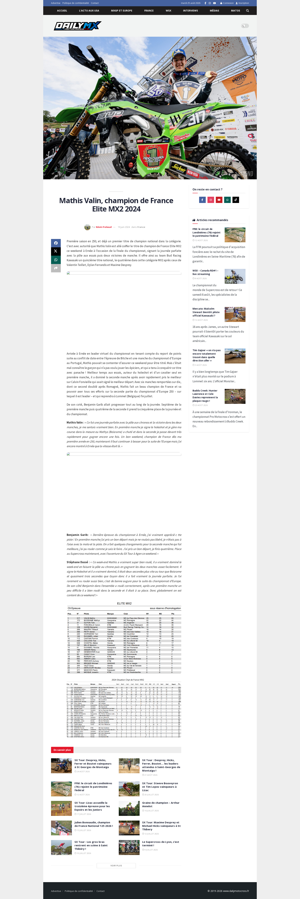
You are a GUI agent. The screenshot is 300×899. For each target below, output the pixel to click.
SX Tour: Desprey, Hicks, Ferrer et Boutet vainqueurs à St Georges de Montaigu (92, 763)
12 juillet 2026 (151, 833)
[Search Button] (247, 10)
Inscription (243, 3)
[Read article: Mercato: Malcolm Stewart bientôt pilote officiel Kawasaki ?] (235, 314)
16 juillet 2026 (151, 810)
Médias (214, 10)
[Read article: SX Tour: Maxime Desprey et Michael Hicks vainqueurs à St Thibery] (129, 828)
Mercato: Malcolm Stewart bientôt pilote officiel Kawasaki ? (206, 312)
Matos (235, 10)
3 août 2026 (200, 365)
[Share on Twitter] (56, 251)
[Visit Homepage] (77, 26)
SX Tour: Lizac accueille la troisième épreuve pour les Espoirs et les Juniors (92, 806)
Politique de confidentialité (75, 3)
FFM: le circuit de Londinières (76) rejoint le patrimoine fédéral (93, 786)
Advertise (55, 3)
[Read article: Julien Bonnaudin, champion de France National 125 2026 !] (61, 828)
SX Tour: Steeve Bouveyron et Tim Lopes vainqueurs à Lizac (160, 786)
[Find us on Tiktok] (235, 200)
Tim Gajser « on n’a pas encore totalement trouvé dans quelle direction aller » (207, 355)
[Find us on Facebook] (205, 3)
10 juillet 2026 (83, 853)
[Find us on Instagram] (210, 3)
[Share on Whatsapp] (56, 260)
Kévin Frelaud (104, 227)
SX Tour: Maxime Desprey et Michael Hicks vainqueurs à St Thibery (161, 826)
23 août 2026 (201, 405)
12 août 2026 (83, 794)
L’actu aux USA (89, 10)
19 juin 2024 (124, 227)
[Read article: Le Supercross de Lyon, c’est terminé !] (129, 847)
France (149, 10)
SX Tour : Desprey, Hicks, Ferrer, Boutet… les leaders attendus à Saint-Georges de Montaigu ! (161, 765)
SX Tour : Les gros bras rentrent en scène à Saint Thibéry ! (91, 845)
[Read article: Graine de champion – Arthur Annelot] (129, 808)
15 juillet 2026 (83, 830)
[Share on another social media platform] (56, 268)
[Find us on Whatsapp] (227, 200)
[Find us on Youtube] (214, 3)
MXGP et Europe (121, 10)
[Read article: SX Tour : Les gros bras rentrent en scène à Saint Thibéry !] (61, 847)
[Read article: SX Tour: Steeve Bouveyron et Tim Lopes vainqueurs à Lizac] (129, 788)
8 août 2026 (200, 278)
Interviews (190, 10)
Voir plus (116, 865)
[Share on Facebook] (56, 243)
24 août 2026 (83, 771)
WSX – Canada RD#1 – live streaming (205, 272)
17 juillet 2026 (83, 814)
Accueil (62, 10)
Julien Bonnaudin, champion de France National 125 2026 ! (93, 824)
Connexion (228, 3)
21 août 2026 (150, 775)
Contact (95, 3)
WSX (168, 10)
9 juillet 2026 (151, 849)
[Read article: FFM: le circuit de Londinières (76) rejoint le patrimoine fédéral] (61, 788)
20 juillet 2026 (151, 794)
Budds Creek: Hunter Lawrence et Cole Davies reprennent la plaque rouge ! (205, 395)
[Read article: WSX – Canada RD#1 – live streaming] (235, 276)
